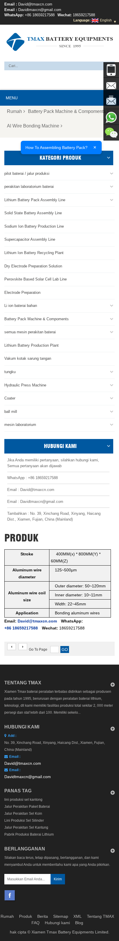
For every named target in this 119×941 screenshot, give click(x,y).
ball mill (10, 411)
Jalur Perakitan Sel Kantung (26, 827)
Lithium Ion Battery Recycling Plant (34, 253)
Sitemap (60, 916)
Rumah (14, 111)
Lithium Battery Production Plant (31, 345)
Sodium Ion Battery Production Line (34, 226)
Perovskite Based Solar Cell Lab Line (35, 279)
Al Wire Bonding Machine (33, 125)
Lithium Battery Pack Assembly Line (34, 200)
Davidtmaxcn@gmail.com (39, 10)
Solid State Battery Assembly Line (33, 213)
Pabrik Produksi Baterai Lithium (29, 834)
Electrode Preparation (22, 292)
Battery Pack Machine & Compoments (67, 111)
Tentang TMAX (100, 916)
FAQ (35, 922)
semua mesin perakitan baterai (30, 332)
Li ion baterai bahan (20, 305)
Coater (9, 398)
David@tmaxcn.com (35, 4)
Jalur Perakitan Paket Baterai (27, 807)
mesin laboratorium (20, 424)
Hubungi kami (57, 922)
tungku (10, 372)
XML (77, 916)
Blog (79, 922)
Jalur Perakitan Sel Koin (23, 814)
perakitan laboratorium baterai (29, 186)
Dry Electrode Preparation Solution (33, 266)
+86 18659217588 (40, 15)
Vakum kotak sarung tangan (27, 358)
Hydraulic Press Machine (25, 385)
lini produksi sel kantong (23, 800)
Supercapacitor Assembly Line (29, 239)
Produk (25, 916)
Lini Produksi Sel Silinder (24, 820)
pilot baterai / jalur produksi (26, 173)
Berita (42, 916)
